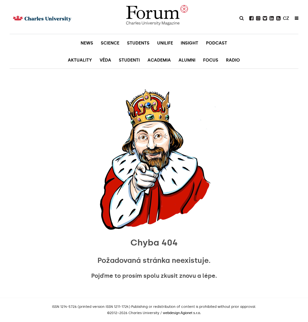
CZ (286, 18)
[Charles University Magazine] (157, 16)
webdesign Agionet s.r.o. (182, 313)
